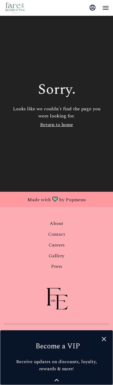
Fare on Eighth (56, 299)
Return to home (56, 124)
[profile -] (92, 7)
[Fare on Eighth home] (28, 7)
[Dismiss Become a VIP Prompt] (104, 339)
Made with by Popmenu (45, 199)
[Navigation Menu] (105, 7)
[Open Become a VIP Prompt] (56, 380)
